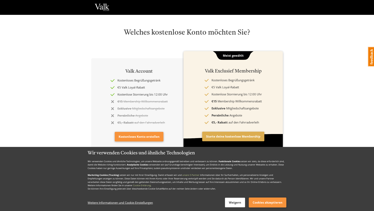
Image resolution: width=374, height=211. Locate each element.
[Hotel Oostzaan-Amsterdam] (102, 7)
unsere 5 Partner (190, 174)
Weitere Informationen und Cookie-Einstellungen (120, 203)
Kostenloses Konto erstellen (139, 137)
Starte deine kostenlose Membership (233, 136)
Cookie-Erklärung (142, 185)
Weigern (235, 202)
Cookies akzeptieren (267, 202)
